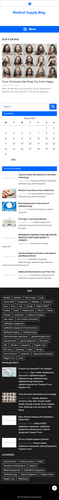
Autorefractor (36, 244)
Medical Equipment (42, 222)
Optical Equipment (38, 184)
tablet (30, 349)
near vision (8, 319)
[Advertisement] (29, 22)
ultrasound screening (42, 354)
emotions (47, 302)
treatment (25, 354)
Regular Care (40, 345)
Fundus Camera (27, 461)
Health (21, 404)
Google (32, 194)
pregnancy (26, 345)
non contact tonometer (27, 319)
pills (5, 345)
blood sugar (30, 297)
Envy (6, 306)
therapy (39, 349)
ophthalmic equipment (27, 278)
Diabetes (35, 302)
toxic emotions (10, 354)
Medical (34, 181)
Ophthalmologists (11, 332)
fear (21, 306)
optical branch (7, 265)
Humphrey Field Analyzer (15, 466)
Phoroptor (22, 228)
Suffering (20, 349)
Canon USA (9, 302)
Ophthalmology (24, 184)
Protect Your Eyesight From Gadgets (35, 369)
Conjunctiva (22, 302)
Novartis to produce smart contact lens (36, 190)
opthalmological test (40, 336)
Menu (32, 29)
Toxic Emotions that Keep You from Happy (27, 81)
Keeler (50, 310)
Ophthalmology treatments (41, 262)
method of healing (35, 315)
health (16, 310)
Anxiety (7, 297)
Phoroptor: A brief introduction (32, 219)
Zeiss (20, 358)
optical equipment (28, 341)
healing (7, 310)
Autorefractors (48, 275)
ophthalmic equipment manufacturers (21, 328)
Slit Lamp (8, 349)
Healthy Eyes (28, 310)
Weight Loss (9, 358)
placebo (14, 345)
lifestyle (7, 315)
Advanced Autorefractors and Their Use (36, 272)
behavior (17, 297)
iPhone (41, 310)
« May (13, 159)
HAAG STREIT (42, 306)
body (41, 297)
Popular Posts (45, 384)
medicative (19, 315)
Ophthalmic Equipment (47, 181)
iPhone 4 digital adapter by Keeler (33, 439)
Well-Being (23, 479)
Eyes (13, 306)
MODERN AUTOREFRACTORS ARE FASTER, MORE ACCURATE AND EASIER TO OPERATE (37, 237)
